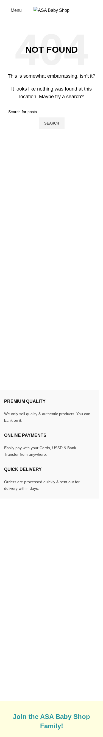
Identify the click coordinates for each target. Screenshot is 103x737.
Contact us (14, 669)
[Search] (97, 10)
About (10, 659)
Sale (8, 638)
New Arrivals (16, 628)
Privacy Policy (72, 655)
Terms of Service (75, 644)
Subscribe (68, 665)
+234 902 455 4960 (36, 564)
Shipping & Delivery (78, 618)
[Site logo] (51, 10)
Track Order (15, 618)
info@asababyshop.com (39, 555)
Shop (9, 648)
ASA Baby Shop (35, 697)
